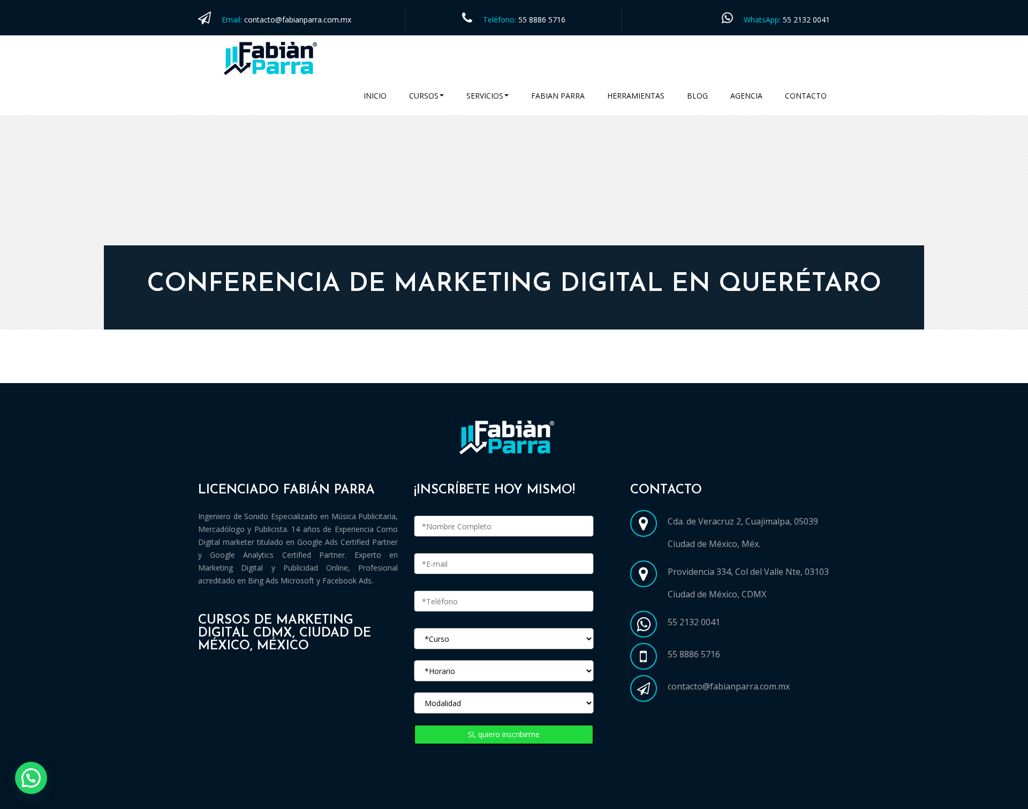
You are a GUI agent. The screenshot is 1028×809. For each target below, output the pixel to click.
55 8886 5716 (541, 19)
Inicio (375, 96)
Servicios (484, 96)
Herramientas (635, 96)
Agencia (746, 96)
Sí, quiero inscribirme (504, 734)
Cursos (424, 96)
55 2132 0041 (806, 19)
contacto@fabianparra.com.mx (297, 19)
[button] (31, 778)
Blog (697, 96)
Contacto (806, 96)
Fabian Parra (558, 96)
